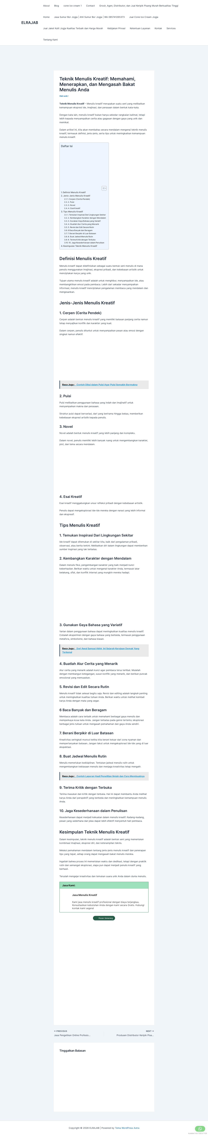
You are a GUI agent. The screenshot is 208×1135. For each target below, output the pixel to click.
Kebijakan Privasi (116, 28)
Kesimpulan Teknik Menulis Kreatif (80, 246)
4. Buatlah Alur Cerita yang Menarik (83, 224)
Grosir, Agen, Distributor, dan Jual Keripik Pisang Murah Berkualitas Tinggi (138, 5)
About (46, 5)
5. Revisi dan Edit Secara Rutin (81, 227)
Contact (90, 5)
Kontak (158, 28)
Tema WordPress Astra (127, 1128)
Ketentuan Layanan (140, 28)
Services (171, 28)
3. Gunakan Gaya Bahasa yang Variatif (84, 221)
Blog (56, 5)
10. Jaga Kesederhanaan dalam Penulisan (86, 242)
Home (46, 17)
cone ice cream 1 (73, 5)
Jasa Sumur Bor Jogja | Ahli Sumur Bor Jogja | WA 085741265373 (89, 17)
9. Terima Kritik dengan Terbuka (81, 240)
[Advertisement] (105, 62)
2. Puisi (71, 202)
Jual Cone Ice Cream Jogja (143, 17)
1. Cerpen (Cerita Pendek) (78, 199)
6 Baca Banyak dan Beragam (80, 230)
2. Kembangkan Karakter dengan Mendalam (87, 218)
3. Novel (71, 205)
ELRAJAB (29, 22)
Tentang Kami (50, 39)
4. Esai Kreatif (74, 208)
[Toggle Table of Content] (102, 188)
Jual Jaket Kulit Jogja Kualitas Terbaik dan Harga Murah (73, 28)
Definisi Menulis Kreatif (74, 192)
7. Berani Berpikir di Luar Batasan (82, 233)
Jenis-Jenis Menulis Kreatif (76, 195)
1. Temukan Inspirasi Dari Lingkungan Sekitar (86, 215)
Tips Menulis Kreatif (73, 211)
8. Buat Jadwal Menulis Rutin (80, 236)
